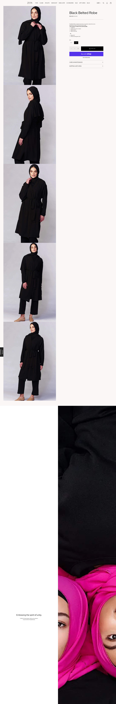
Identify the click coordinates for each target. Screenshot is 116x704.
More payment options (86, 57)
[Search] (103, 3)
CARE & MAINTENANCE (76, 62)
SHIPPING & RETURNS (75, 66)
